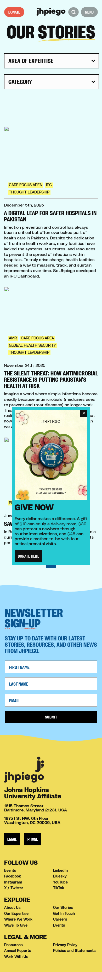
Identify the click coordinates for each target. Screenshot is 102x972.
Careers (60, 919)
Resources (13, 944)
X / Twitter (13, 888)
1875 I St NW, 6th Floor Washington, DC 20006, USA (32, 820)
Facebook (12, 876)
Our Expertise (16, 913)
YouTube (60, 882)
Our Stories (63, 907)
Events (10, 870)
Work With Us (16, 956)
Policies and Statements (74, 950)
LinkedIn (60, 870)
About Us (12, 907)
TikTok (58, 888)
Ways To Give (15, 925)
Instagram (13, 882)
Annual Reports (17, 950)
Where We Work (18, 919)
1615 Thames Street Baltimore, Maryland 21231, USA (35, 808)
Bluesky (60, 876)
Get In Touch (64, 913)
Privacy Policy (65, 944)
